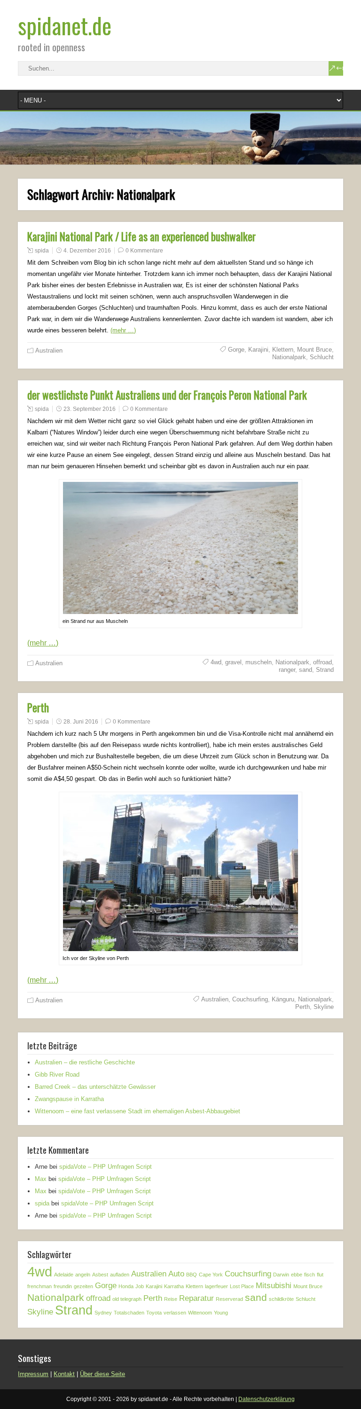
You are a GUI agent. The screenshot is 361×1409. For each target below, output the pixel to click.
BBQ (191, 1274)
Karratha (174, 1286)
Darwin (281, 1274)
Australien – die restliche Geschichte (85, 1062)
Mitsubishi (273, 1285)
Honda (125, 1286)
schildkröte (281, 1299)
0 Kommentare (144, 250)
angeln (82, 1274)
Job (139, 1286)
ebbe (296, 1274)
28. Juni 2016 (80, 721)
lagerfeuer (216, 1286)
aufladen (119, 1274)
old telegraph (126, 1299)
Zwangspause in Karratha (69, 1098)
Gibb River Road (57, 1074)
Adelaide (63, 1274)
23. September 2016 (89, 409)
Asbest (100, 1274)
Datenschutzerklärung (266, 1399)
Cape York (211, 1274)
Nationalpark (289, 357)
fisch (309, 1274)
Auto (176, 1273)
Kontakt (64, 1374)
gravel (233, 662)
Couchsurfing (250, 999)
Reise (170, 1299)
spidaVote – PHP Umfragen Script (105, 1166)
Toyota (154, 1312)
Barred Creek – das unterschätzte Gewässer (95, 1086)
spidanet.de (64, 25)
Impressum (33, 1374)
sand (305, 669)
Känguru (283, 999)
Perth (38, 708)
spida (42, 250)
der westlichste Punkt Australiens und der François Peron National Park (167, 395)
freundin (63, 1286)
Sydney (103, 1312)
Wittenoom (200, 1312)
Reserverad (229, 1299)
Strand (325, 669)
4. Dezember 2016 (87, 250)
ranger (287, 669)
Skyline (324, 1006)
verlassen (175, 1312)
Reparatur (196, 1298)
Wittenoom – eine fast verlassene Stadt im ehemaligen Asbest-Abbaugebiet (137, 1111)
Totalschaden (129, 1312)
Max (41, 1178)
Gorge (236, 349)
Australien (49, 350)
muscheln (258, 662)
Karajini (258, 349)
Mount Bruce (314, 349)
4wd (216, 662)
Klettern (282, 349)
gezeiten (83, 1286)
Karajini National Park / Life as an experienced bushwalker (141, 236)
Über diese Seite (102, 1374)
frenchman (39, 1286)
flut (320, 1274)
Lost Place (242, 1286)
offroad (322, 662)
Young (221, 1312)
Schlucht (322, 357)
